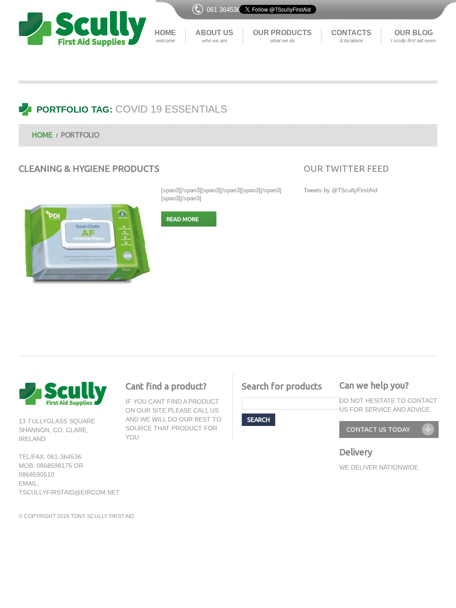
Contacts (351, 36)
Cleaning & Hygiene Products (89, 168)
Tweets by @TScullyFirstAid (340, 190)
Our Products (282, 36)
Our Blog (413, 36)
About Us (214, 36)
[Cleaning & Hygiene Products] (85, 244)
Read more (183, 219)
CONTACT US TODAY (378, 429)
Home (165, 36)
